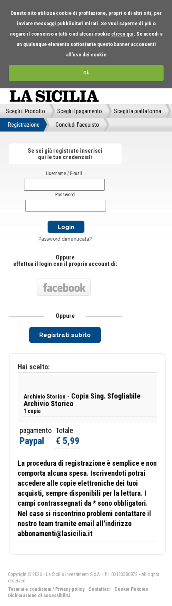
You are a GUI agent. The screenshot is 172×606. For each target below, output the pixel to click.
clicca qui (122, 34)
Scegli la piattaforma (137, 111)
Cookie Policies (131, 589)
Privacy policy (69, 589)
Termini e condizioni (29, 589)
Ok (86, 73)
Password (65, 194)
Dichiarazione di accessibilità (39, 595)
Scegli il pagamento (79, 111)
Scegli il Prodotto (25, 111)
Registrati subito (65, 335)
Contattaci (99, 589)
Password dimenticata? (65, 239)
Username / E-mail (64, 173)
